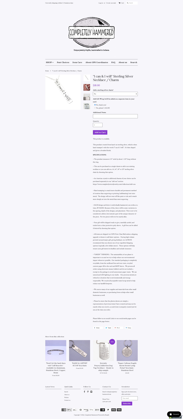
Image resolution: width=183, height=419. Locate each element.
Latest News (50, 387)
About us (123, 62)
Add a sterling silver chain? (103, 90)
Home (47, 71)
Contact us (67, 400)
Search (133, 62)
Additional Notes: (99, 112)
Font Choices (63, 62)
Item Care (77, 62)
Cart (122, 3)
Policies (66, 397)
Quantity (96, 121)
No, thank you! (101, 105)
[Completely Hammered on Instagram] (91, 392)
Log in (101, 3)
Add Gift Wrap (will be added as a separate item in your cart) (113, 100)
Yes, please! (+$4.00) (103, 108)
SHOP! (49, 62)
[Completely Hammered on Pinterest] (88, 392)
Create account (111, 3)
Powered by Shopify (103, 415)
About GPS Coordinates (96, 62)
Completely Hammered (91, 415)
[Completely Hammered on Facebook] (84, 392)
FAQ (113, 62)
